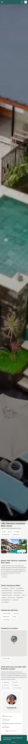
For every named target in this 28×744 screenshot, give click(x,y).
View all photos (21, 551)
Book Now (14, 742)
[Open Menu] (25, 2)
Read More (4, 576)
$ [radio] (19, 2)
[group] (20, 2)
